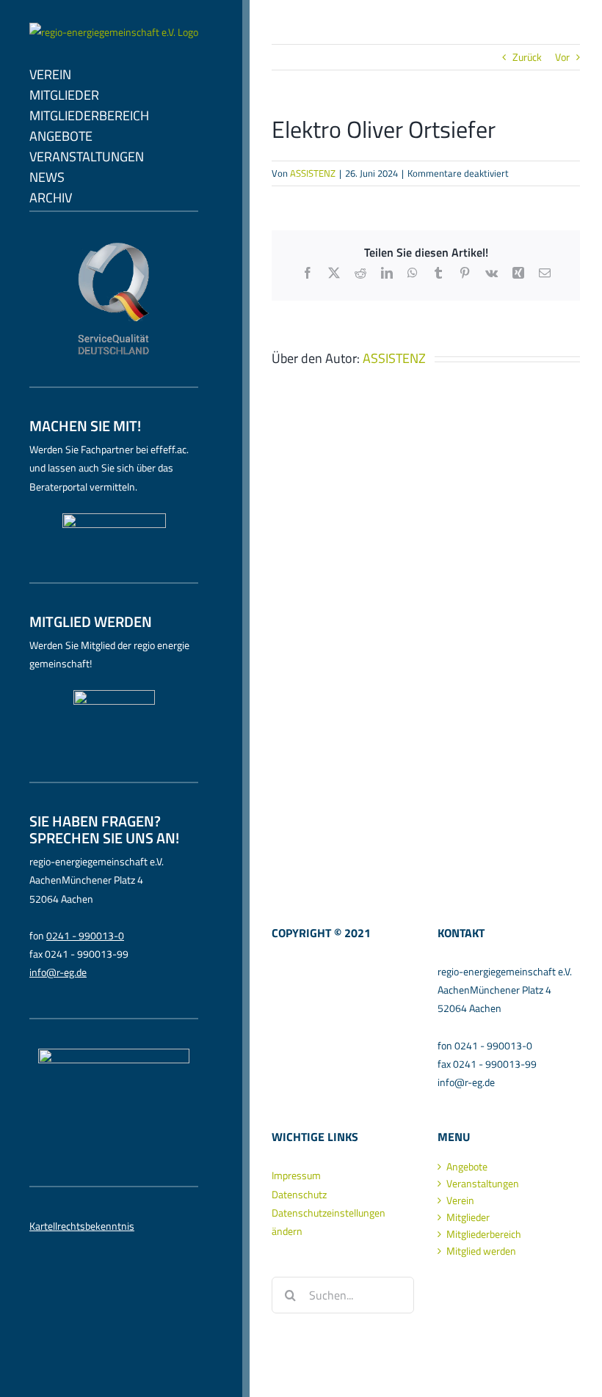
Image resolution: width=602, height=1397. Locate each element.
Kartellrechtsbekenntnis (81, 1225)
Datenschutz (299, 1194)
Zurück (527, 57)
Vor (562, 57)
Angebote (466, 1166)
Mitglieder (468, 1217)
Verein (460, 1200)
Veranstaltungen (482, 1183)
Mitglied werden (481, 1251)
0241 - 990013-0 (85, 935)
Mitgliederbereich (483, 1234)
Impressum (296, 1175)
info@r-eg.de (58, 972)
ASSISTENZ (313, 173)
